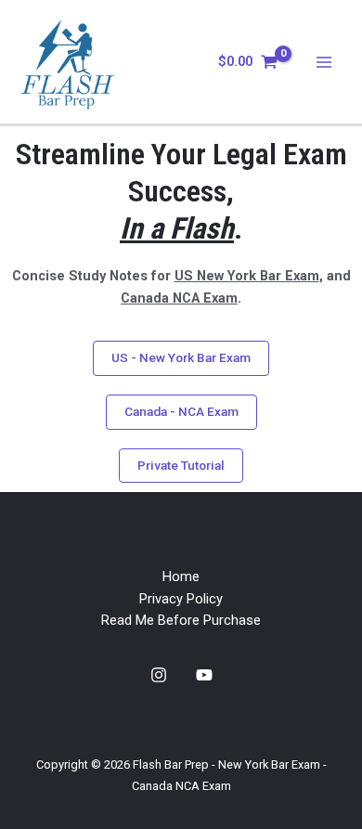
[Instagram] (158, 675)
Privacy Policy (181, 598)
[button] (181, 358)
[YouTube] (204, 675)
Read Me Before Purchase (181, 620)
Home (181, 576)
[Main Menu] (323, 62)
